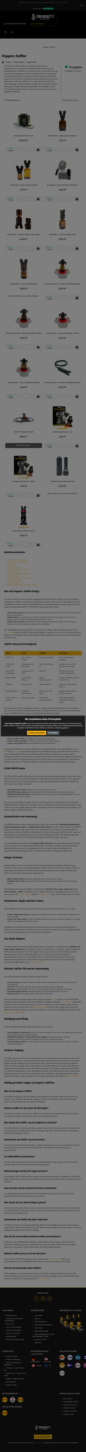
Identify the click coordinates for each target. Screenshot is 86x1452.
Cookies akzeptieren (36, 733)
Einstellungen (53, 733)
